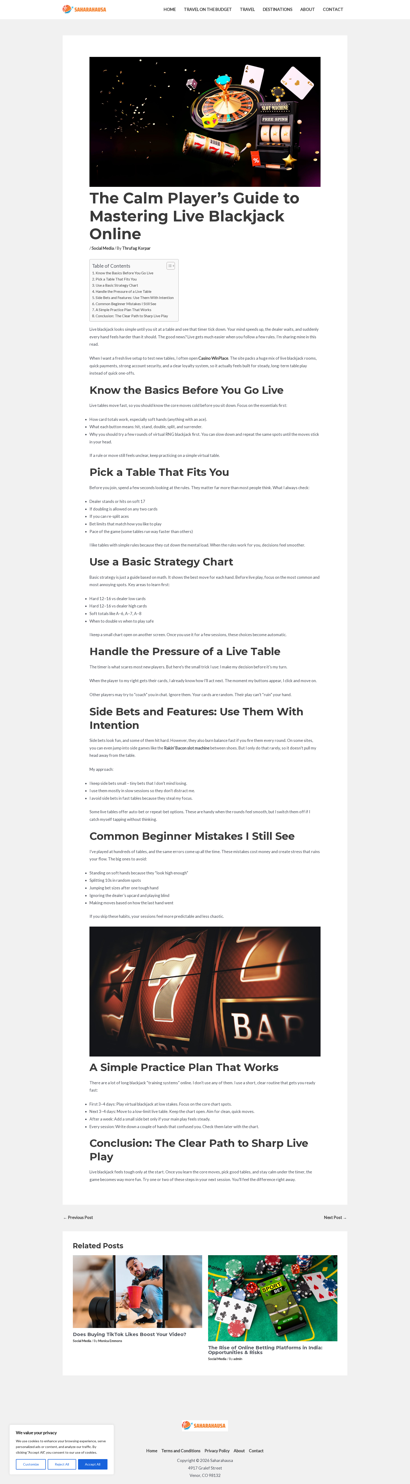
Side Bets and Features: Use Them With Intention (135, 297)
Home (170, 9)
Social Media (103, 248)
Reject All (62, 1464)
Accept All (92, 1464)
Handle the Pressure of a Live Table (123, 291)
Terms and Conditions (180, 1450)
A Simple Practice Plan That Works (123, 310)
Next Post (335, 1217)
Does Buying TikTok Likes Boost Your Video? (129, 1334)
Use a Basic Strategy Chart (117, 285)
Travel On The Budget (208, 9)
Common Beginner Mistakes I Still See (126, 304)
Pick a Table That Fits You (116, 279)
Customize (31, 1464)
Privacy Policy (217, 1450)
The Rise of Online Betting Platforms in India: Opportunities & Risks (265, 1350)
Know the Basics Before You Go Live (124, 273)
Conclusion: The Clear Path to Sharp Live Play (132, 316)
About (307, 9)
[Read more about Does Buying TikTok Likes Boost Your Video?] (137, 1291)
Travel (247, 9)
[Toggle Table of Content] (168, 266)
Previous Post (78, 1217)
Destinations (277, 9)
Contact (333, 9)
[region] (61, 1450)
